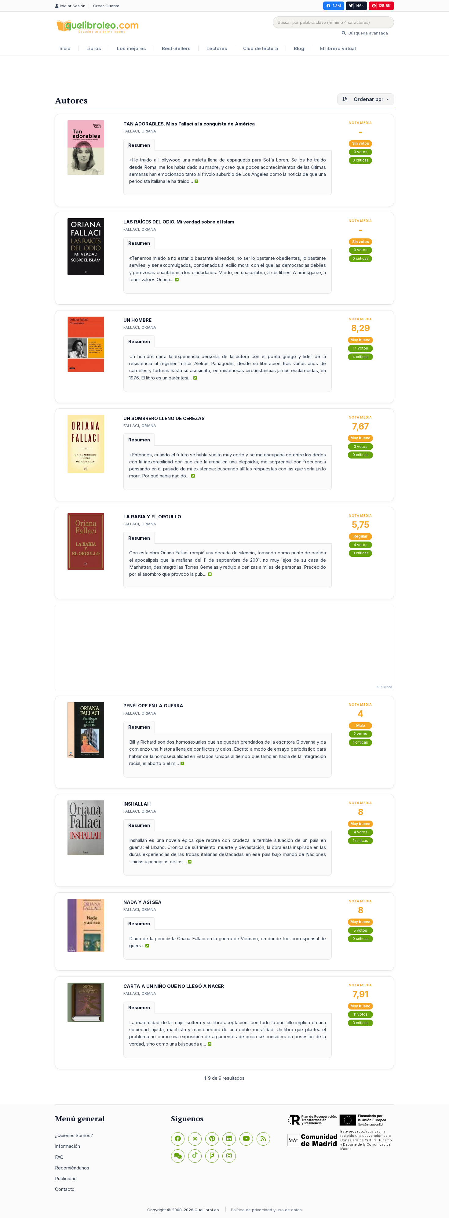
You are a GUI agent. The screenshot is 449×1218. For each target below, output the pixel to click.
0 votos (360, 152)
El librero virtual (338, 48)
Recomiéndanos (72, 1168)
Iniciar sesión (73, 5)
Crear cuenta (106, 5)
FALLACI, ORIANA (139, 131)
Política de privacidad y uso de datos (266, 1209)
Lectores (216, 48)
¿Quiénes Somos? (74, 1135)
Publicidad (66, 1178)
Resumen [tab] (139, 145)
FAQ (59, 1157)
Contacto (65, 1189)
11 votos (360, 1014)
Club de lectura (260, 48)
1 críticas (360, 742)
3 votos (360, 446)
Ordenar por (368, 99)
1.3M (337, 5)
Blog (299, 48)
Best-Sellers (176, 48)
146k (359, 5)
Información (67, 1146)
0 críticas (360, 160)
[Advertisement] (224, 76)
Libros (93, 48)
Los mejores (131, 48)
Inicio (64, 48)
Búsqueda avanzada (367, 33)
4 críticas (360, 356)
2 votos (360, 733)
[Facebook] (177, 1139)
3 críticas (360, 1022)
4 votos (360, 544)
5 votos (360, 930)
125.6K (384, 5)
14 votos (360, 348)
